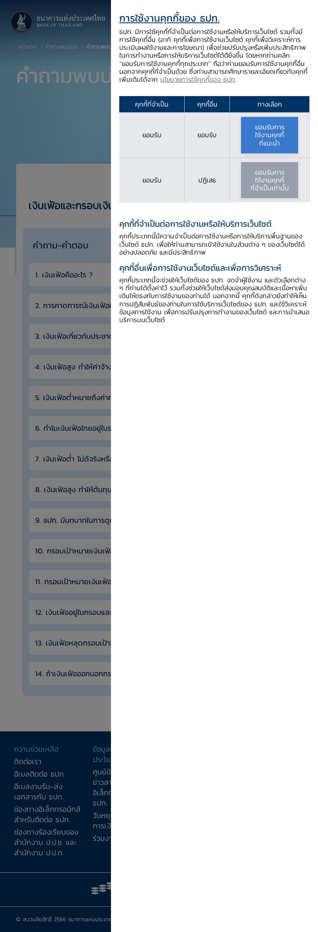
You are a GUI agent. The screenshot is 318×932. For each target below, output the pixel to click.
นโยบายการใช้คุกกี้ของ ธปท (197, 79)
